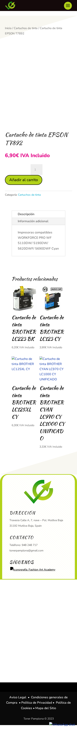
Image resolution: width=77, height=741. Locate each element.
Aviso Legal (17, 697)
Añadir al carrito (23, 179)
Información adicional (33, 221)
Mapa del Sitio (45, 708)
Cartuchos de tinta (26, 28)
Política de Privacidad (36, 702)
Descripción (26, 214)
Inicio (8, 28)
